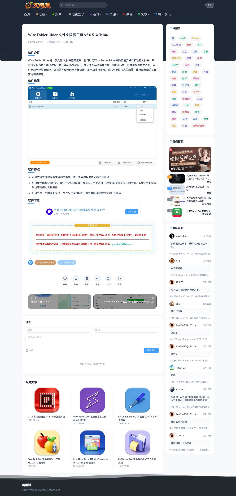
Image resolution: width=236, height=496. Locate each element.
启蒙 (205, 51)
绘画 (197, 105)
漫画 (174, 91)
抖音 (205, 71)
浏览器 (185, 85)
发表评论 (151, 350)
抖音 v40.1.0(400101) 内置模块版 (193, 253)
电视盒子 (78, 14)
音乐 (184, 125)
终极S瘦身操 (177, 168)
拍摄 (174, 78)
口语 (195, 51)
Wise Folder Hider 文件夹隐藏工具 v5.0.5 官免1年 (79, 209)
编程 (174, 112)
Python (195, 38)
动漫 (184, 51)
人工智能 (176, 44)
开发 (197, 65)
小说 (186, 65)
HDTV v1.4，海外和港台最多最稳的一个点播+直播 (201, 317)
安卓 (58, 14)
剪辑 (174, 51)
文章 (144, 14)
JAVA (182, 38)
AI (173, 38)
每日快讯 (164, 14)
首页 (27, 14)
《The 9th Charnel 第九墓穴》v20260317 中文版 (198, 177)
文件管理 (50, 41)
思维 (195, 71)
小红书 (175, 65)
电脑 (42, 14)
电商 (184, 91)
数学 (174, 85)
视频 (184, 118)
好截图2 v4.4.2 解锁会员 (198, 210)
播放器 (196, 78)
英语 (197, 112)
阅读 (174, 125)
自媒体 (185, 112)
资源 (112, 14)
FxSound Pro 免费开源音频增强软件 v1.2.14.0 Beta (202, 275)
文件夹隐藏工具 (66, 262)
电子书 (196, 91)
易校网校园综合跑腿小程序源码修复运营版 (198, 199)
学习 (199, 58)
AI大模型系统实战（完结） (197, 188)
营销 (174, 118)
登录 (210, 5)
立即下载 (131, 211)
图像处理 (176, 58)
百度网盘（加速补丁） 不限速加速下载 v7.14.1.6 (200, 428)
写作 (199, 44)
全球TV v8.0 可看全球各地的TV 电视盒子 (197, 381)
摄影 (184, 78)
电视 (174, 98)
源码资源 (206, 204)
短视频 (175, 105)
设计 (195, 118)
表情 (31, 350)
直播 (199, 98)
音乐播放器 (198, 125)
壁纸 (189, 58)
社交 (186, 105)
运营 (205, 118)
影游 (174, 71)
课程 (129, 14)
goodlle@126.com (121, 244)
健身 (189, 44)
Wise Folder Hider (45, 262)
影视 (184, 71)
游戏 (96, 14)
